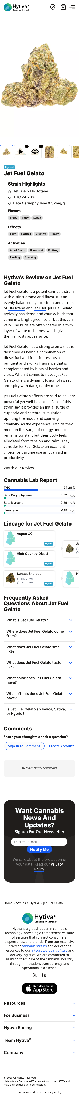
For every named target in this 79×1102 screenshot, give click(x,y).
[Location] (52, 7)
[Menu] (73, 7)
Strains (21, 903)
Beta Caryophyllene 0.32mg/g (39, 203)
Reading (15, 257)
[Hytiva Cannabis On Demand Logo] (19, 7)
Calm (13, 234)
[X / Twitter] (35, 975)
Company (13, 1052)
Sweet (37, 218)
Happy (55, 234)
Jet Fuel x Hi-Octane (30, 191)
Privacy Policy (53, 1092)
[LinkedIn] (44, 975)
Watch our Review (19, 467)
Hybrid (34, 903)
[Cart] (63, 7)
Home (8, 903)
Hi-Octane (16, 308)
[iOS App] (39, 988)
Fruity (13, 218)
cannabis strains (34, 946)
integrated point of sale (49, 950)
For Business (17, 1015)
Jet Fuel (40, 308)
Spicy (25, 218)
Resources (14, 1003)
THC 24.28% (24, 197)
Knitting (53, 250)
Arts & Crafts (17, 250)
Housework (36, 250)
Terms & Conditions (30, 1092)
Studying (30, 257)
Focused (26, 234)
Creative (41, 234)
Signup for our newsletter (39, 832)
